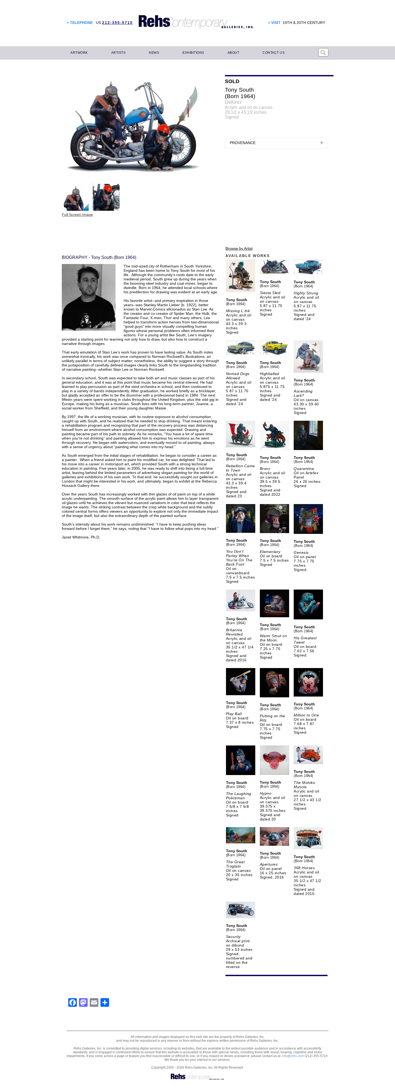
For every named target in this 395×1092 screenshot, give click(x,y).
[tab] (276, 142)
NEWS (154, 53)
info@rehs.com (293, 1056)
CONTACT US (274, 53)
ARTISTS (118, 53)
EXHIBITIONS (193, 53)
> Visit (274, 22)
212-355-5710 (117, 22)
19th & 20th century (304, 22)
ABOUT (233, 53)
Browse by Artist (239, 248)
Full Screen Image (77, 214)
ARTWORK (79, 53)
